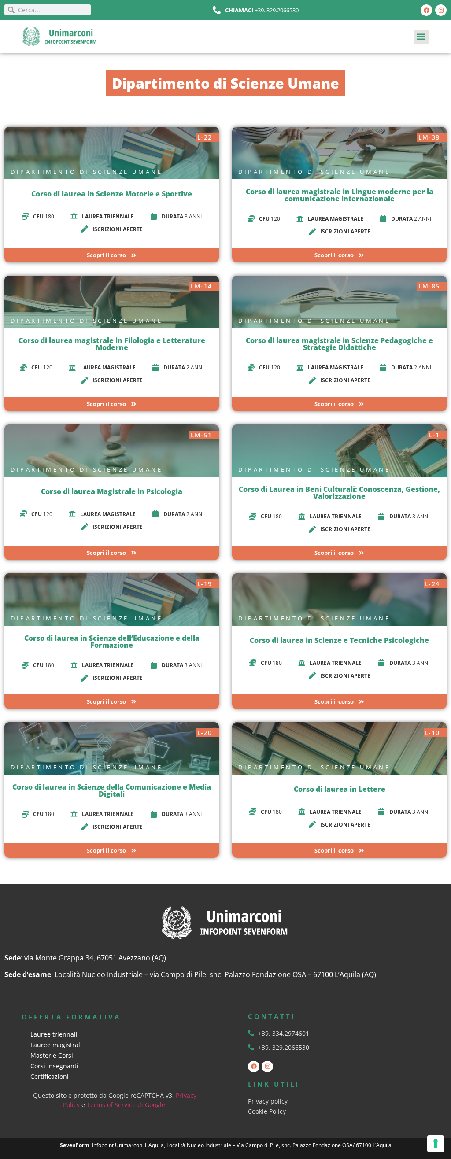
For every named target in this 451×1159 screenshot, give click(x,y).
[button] (421, 37)
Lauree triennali (54, 1034)
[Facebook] (426, 10)
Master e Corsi (51, 1055)
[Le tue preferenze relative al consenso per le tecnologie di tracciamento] (435, 1143)
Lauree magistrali (56, 1045)
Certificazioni (49, 1076)
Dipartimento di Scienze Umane (87, 172)
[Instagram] (441, 10)
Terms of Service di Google (126, 1104)
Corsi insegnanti (54, 1066)
